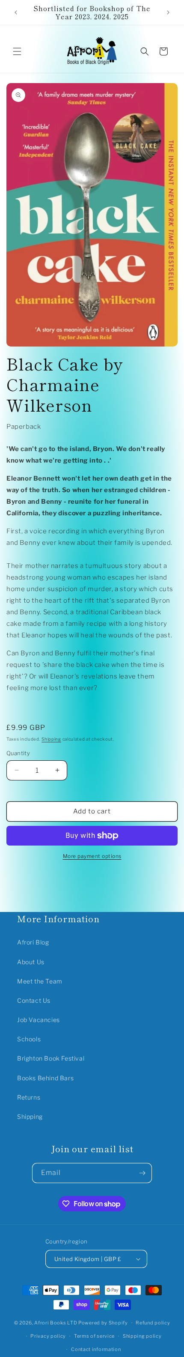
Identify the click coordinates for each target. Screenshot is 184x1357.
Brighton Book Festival (50, 1058)
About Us (31, 961)
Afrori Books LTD (55, 1323)
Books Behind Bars (45, 1078)
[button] (17, 51)
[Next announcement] (168, 12)
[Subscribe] (142, 1173)
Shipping (51, 738)
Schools (29, 1039)
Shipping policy (142, 1336)
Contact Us (33, 1000)
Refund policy (153, 1323)
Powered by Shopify (103, 1323)
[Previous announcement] (15, 12)
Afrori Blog (33, 942)
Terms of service (94, 1336)
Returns (28, 1097)
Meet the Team (39, 981)
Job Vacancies (38, 1019)
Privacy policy (48, 1336)
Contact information (96, 1349)
